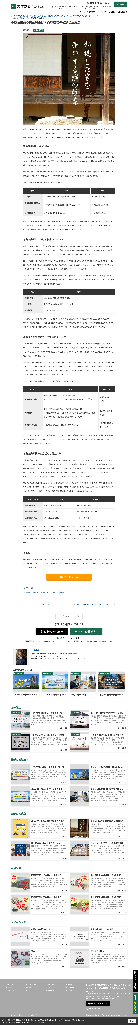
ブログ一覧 (9, 985)
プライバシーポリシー (34, 1015)
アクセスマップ (11, 991)
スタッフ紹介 (102, 12)
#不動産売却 (44, 592)
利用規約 (21, 1015)
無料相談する (121, 5)
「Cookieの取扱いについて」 (22, 1022)
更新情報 (29, 988)
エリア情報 (9, 988)
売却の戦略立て (19, 673)
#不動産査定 (54, 592)
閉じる (132, 1021)
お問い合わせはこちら (69, 577)
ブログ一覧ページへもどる (69, 616)
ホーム (82, 12)
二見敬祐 (35, 650)
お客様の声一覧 (31, 985)
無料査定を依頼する (53, 631)
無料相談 (49, 988)
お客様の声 (91, 12)
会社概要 (112, 12)
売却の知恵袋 (38, 30)
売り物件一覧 (50, 991)
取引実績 (69, 991)
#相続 (62, 592)
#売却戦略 (27, 592)
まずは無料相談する (88, 631)
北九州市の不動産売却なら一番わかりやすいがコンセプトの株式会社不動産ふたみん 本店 (109, 987)
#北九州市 (35, 592)
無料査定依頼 (122, 12)
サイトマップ (30, 991)
